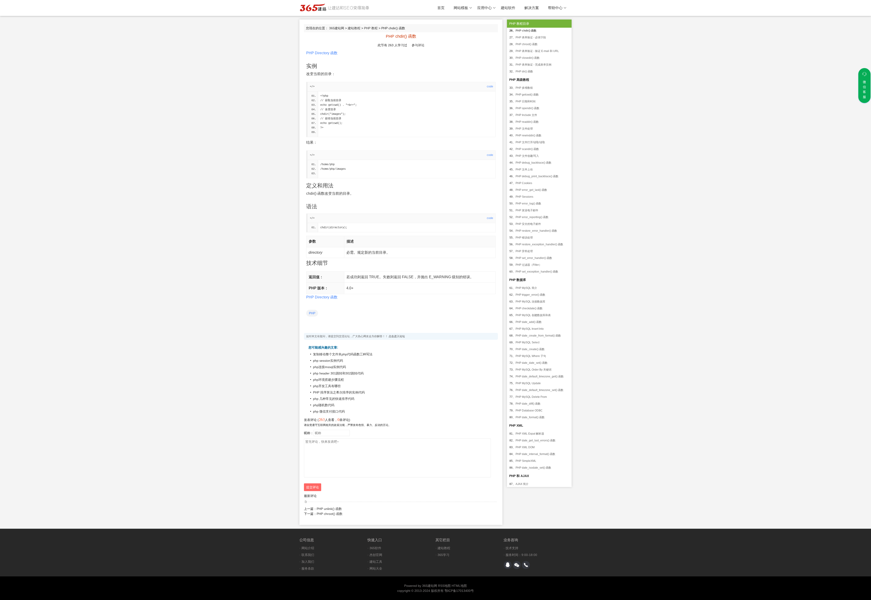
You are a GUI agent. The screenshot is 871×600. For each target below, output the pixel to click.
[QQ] (508, 565)
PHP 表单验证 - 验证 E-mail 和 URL (537, 51)
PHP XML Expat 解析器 (530, 433)
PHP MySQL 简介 (526, 288)
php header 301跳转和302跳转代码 (338, 373)
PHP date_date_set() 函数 (532, 362)
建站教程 (354, 28)
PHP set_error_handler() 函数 (534, 258)
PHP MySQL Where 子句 (531, 356)
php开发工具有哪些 (327, 386)
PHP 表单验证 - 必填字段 (531, 37)
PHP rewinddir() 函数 (528, 135)
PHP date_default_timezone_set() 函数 (539, 390)
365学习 (443, 555)
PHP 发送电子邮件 (527, 210)
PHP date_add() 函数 (529, 322)
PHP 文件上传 (524, 169)
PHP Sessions (524, 196)
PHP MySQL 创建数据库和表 (533, 315)
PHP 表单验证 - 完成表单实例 (533, 64)
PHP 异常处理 (524, 251)
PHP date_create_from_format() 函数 (538, 335)
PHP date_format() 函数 (530, 417)
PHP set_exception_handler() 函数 (537, 271)
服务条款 (307, 568)
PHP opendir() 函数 (527, 108)
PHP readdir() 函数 (527, 121)
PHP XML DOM (525, 447)
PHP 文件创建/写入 (527, 155)
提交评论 (312, 487)
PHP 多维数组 (524, 87)
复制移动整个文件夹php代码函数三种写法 (342, 354)
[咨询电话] (526, 565)
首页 (441, 8)
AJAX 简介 (522, 484)
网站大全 (375, 568)
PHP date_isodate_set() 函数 (533, 467)
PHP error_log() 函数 (528, 203)
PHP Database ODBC (529, 410)
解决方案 (531, 8)
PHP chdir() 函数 (526, 30)
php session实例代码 (328, 360)
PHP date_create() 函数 (530, 349)
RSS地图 (444, 586)
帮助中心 (555, 8)
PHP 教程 (371, 28)
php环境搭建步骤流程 (328, 379)
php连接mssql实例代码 (329, 367)
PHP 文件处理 (524, 128)
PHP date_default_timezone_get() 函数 (540, 376)
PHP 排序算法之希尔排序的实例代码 (339, 392)
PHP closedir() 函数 (528, 57)
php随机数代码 (323, 405)
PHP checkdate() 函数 (529, 308)
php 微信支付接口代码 (329, 411)
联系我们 (307, 555)
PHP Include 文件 (526, 115)
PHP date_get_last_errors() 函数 (535, 440)
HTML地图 (459, 586)
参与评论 (418, 45)
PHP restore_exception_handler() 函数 (539, 244)
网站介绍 (307, 548)
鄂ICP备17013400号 (459, 591)
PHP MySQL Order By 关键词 (533, 369)
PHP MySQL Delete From (531, 396)
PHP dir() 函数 (524, 71)
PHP (312, 313)
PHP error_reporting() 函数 (532, 217)
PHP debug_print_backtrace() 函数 (537, 176)
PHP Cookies (524, 183)
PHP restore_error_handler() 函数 (536, 230)
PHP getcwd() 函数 (527, 94)
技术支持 (512, 548)
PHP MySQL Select (527, 342)
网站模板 (461, 8)
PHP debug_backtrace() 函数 (533, 162)
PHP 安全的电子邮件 (528, 224)
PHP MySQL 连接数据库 (530, 301)
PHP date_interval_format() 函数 (535, 454)
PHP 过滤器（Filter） (529, 264)
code (490, 86)
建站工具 (375, 561)
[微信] (517, 565)
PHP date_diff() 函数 (528, 403)
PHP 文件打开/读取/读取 (530, 142)
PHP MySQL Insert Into (530, 328)
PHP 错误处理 (524, 237)
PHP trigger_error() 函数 (530, 294)
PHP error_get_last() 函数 (531, 190)
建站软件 (508, 8)
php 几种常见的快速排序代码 (333, 399)
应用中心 (484, 8)
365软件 (375, 548)
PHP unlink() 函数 (329, 509)
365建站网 (336, 28)
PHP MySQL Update (528, 383)
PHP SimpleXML (526, 460)
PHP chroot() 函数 (330, 514)
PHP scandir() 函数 (527, 149)
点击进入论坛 (397, 336)
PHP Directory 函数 (322, 53)
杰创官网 (375, 555)
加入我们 (307, 561)
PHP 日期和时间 (526, 101)
